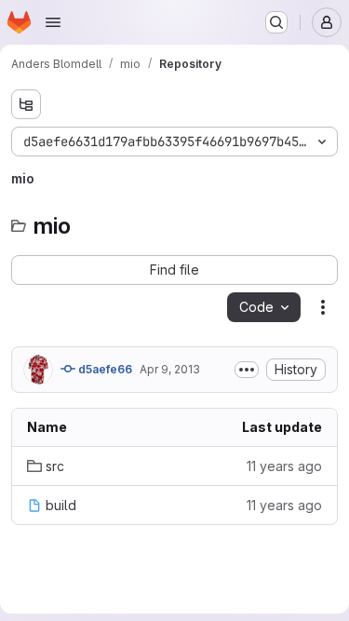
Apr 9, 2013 (170, 369)
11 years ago (284, 466)
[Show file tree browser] (26, 104)
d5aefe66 (103, 369)
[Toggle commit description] (247, 369)
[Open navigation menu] (53, 22)
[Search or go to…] (276, 22)
